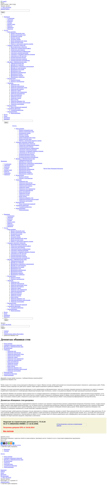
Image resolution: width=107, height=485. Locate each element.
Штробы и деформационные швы (17, 62)
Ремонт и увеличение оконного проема (22, 44)
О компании (10, 18)
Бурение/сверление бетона (18, 57)
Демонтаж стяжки (16, 90)
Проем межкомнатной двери (19, 41)
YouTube (6, 451)
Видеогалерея (5, 476)
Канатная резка (12, 105)
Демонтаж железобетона (18, 93)
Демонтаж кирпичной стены (19, 87)
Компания (7, 16)
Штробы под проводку (17, 65)
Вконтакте (7, 449)
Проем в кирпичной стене (18, 35)
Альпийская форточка (17, 110)
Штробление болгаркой (17, 69)
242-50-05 (6, 7)
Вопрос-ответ (11, 24)
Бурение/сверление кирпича (19, 59)
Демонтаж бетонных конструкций (20, 102)
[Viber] (6, 443)
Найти (2, 12)
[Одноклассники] (11, 443)
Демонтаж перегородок (17, 86)
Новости (9, 26)
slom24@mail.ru (5, 9)
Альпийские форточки (14, 108)
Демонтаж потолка (16, 96)
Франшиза (7, 117)
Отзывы (9, 23)
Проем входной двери (17, 42)
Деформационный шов (17, 63)
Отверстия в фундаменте (18, 50)
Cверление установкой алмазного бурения (23, 54)
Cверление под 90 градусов (18, 56)
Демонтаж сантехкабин (17, 104)
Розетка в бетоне (15, 80)
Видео (6, 114)
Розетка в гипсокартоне (17, 81)
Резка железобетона (16, 95)
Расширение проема (16, 36)
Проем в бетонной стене (18, 33)
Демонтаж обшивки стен (18, 101)
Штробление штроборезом (18, 72)
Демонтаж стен (15, 84)
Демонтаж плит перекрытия (19, 92)
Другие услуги (16, 445)
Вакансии (10, 29)
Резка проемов (11, 32)
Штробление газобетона (17, 77)
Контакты (7, 119)
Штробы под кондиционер (18, 68)
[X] (4, 443)
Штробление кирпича (17, 75)
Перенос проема (15, 38)
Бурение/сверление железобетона (20, 60)
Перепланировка (12, 111)
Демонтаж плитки (16, 98)
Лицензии (10, 19)
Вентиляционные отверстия (19, 47)
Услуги (6, 30)
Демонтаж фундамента (17, 89)
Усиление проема (16, 39)
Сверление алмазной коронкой (19, 53)
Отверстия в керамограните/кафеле (21, 48)
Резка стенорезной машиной (19, 107)
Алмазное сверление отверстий (16, 45)
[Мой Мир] (13, 443)
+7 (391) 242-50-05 (6, 324)
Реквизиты (10, 27)
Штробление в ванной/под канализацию (22, 66)
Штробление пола (16, 71)
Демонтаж (10, 83)
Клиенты (10, 21)
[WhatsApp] (9, 443)
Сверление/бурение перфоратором (20, 51)
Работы (3, 471)
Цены (5, 116)
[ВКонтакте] (2, 443)
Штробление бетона (16, 74)
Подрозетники (11, 78)
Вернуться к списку (6, 445)
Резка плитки (14, 99)
